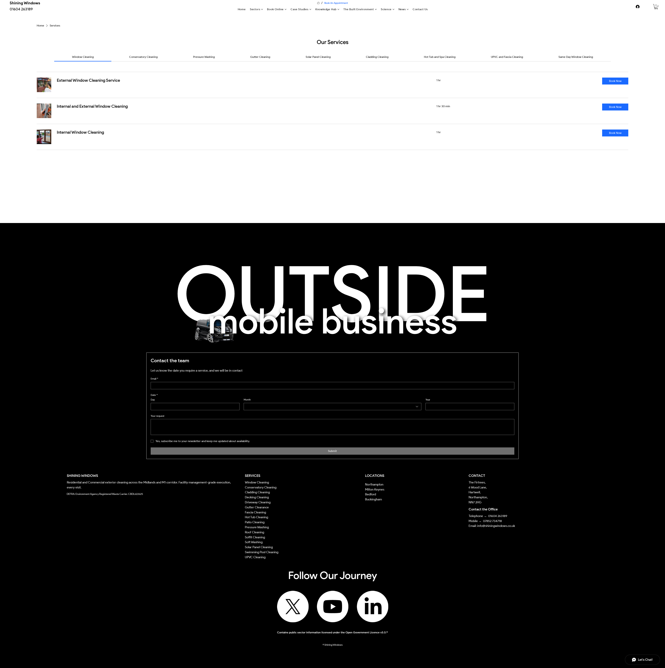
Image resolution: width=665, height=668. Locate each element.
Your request (157, 416)
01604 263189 (497, 516)
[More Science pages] (393, 9)
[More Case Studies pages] (310, 9)
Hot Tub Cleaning (256, 517)
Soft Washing (254, 542)
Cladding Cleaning (257, 492)
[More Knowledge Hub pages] (338, 9)
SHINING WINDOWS (82, 476)
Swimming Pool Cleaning (261, 552)
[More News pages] (408, 9)
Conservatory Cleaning (260, 487)
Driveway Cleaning (258, 502)
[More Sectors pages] (262, 9)
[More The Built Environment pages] (376, 9)
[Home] (318, 3)
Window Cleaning (257, 482)
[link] (656, 6)
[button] (615, 81)
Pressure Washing (257, 527)
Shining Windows (25, 3)
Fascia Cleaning (255, 512)
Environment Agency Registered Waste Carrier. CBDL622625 (109, 494)
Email (154, 378)
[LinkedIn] (372, 606)
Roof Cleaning (255, 532)
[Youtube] (332, 606)
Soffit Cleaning (255, 537)
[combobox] (332, 406)
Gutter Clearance (257, 507)
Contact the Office (483, 509)
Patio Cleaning (255, 522)
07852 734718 (492, 521)
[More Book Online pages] (285, 9)
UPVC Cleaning (255, 557)
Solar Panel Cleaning (259, 547)
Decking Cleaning (257, 497)
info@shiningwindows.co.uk (496, 526)
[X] (293, 606)
